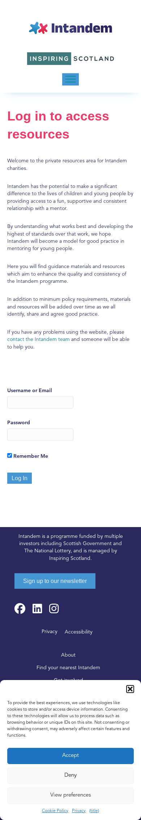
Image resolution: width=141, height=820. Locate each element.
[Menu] (70, 79)
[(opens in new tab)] (70, 58)
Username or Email (29, 390)
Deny (70, 775)
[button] (130, 689)
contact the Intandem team (38, 339)
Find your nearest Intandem (68, 668)
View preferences (70, 795)
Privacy (79, 811)
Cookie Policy (55, 811)
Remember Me (30, 456)
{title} (94, 811)
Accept (70, 755)
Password (18, 422)
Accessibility (79, 632)
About (68, 655)
